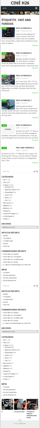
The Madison (7, 238)
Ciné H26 (20, 3)
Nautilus (5, 235)
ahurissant (8, 187)
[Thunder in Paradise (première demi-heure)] (32, 404)
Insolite (5, 219)
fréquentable (8, 192)
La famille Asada (8, 241)
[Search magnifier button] (37, 171)
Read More (35, 45)
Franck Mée (6, 254)
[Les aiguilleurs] (20, 404)
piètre (6, 197)
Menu (5, 8)
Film (4, 180)
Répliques (6, 205)
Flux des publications (9, 275)
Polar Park (6, 246)
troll (6, 200)
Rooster (5, 243)
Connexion (6, 272)
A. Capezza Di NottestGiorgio (12, 264)
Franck (18, 31)
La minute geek (7, 216)
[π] (7, 404)
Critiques (5, 185)
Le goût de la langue (9, 213)
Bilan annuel (6, 203)
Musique (5, 211)
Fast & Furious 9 (23, 53)
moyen (7, 195)
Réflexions (6, 208)
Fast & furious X (24, 28)
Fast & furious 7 (23, 100)
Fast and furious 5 (25, 148)
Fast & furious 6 (23, 125)
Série (4, 182)
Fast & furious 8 (23, 76)
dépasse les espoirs (10, 189)
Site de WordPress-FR (9, 280)
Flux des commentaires (10, 278)
